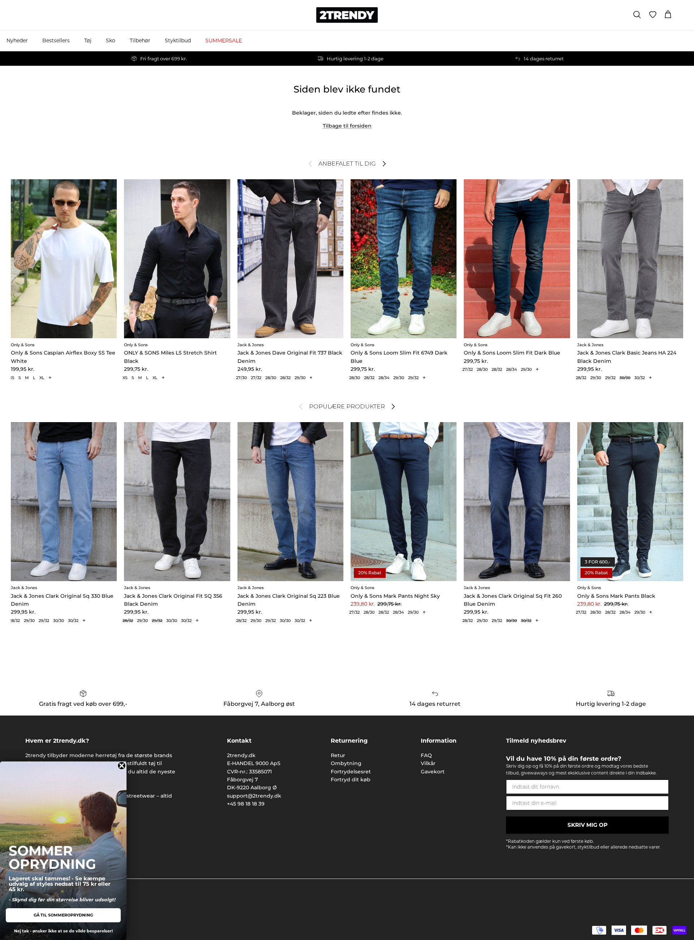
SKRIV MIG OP (587, 824)
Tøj (87, 40)
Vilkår (428, 763)
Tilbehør (140, 40)
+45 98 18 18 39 (246, 803)
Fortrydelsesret (351, 771)
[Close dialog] (121, 765)
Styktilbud (178, 40)
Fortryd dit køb (350, 779)
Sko (110, 40)
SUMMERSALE (223, 40)
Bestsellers (56, 40)
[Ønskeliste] (652, 15)
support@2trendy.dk (254, 796)
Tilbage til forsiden (347, 126)
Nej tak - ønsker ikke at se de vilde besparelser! (63, 930)
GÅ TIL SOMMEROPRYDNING (63, 915)
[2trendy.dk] (347, 15)
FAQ (426, 755)
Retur (338, 755)
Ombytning (346, 763)
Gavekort (433, 771)
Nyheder (17, 40)
